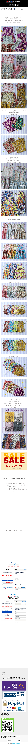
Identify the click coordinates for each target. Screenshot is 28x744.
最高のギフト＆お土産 (14, 401)
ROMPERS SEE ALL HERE (14, 282)
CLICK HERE (14, 114)
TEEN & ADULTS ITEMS (14, 112)
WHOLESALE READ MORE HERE (14, 530)
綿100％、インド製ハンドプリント (14, 17)
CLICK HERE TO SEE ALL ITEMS (14, 22)
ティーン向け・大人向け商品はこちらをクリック (14, 111)
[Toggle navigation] (26, 9)
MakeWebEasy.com (16, 743)
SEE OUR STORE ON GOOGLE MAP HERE (14, 483)
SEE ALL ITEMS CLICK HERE (14, 162)
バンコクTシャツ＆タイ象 (14, 399)
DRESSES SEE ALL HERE (14, 220)
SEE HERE (14, 407)
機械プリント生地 (14, 157)
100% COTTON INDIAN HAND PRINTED (14, 20)
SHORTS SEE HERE (14, 356)
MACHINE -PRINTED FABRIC (14, 160)
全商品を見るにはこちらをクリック (14, 18)
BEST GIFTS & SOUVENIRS (14, 405)
